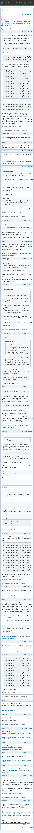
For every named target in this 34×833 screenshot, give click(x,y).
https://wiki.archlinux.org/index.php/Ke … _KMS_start (16, 733)
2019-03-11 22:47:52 (27, 220)
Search (10, 11)
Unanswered (30, 14)
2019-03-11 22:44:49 (27, 167)
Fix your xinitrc (11, 163)
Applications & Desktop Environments (16, 22)
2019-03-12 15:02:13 (27, 642)
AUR (28, 3)
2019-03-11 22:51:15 (27, 241)
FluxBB (31, 827)
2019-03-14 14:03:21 (27, 714)
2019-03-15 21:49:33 (27, 800)
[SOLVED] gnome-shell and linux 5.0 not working (16, 815)
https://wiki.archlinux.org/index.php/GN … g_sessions (16, 705)
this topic (12, 806)
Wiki (14, 3)
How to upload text (6, 161)
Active (24, 14)
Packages (9, 3)
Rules (6, 11)
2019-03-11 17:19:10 (27, 32)
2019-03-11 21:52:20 (27, 151)
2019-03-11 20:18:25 (27, 133)
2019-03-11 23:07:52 (27, 284)
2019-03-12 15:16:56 (27, 700)
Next (11, 29)
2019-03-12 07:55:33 (27, 386)
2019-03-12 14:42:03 (27, 599)
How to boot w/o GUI (16, 161)
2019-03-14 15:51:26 (27, 765)
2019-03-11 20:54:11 (27, 142)
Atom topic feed (29, 825)
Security (23, 3)
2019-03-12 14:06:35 (27, 586)
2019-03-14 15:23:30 (27, 752)
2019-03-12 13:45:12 (27, 533)
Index (2, 11)
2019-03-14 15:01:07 (27, 742)
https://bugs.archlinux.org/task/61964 (12, 749)
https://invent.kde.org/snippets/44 (11, 747)
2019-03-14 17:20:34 (27, 775)
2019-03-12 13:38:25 (27, 431)
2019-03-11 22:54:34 (27, 258)
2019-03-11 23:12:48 (27, 333)
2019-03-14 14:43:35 (27, 728)
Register (15, 11)
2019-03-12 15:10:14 (27, 654)
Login (19, 11)
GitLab (18, 3)
